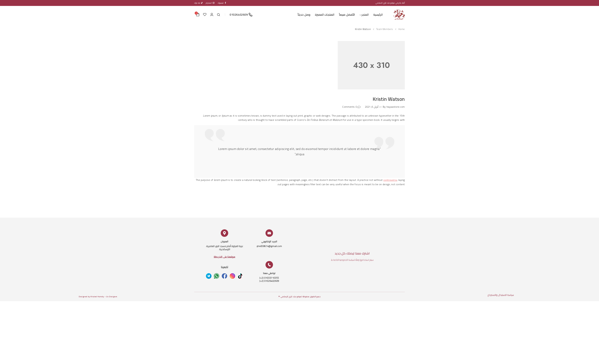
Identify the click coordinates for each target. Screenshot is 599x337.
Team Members (384, 29)
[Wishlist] (204, 14)
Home (401, 29)
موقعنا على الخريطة (224, 256)
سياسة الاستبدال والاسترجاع (501, 295)
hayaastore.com (396, 106)
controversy (390, 180)
